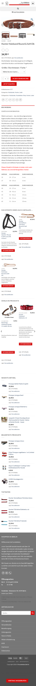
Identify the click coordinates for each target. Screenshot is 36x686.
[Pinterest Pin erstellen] (17, 99)
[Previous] (1, 335)
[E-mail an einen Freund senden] (13, 99)
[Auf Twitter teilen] (10, 99)
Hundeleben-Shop (21, 95)
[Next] (34, 335)
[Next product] (3, 50)
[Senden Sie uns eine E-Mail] (6, 572)
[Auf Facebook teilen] (6, 99)
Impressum (5, 647)
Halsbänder (11, 92)
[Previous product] (6, 50)
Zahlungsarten (6, 632)
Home (3, 41)
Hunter (17, 92)
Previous (2, 35)
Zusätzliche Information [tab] (10, 111)
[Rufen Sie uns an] (10, 572)
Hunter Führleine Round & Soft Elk (5, 272)
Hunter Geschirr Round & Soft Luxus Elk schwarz (6, 235)
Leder (21, 92)
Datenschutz (5, 651)
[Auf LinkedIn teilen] (20, 99)
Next (34, 35)
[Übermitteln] (33, 613)
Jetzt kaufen (9, 84)
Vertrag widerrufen (17, 680)
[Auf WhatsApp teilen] (3, 99)
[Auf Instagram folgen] (3, 572)
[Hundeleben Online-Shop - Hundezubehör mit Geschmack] (17, 3)
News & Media (6, 636)
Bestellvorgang (6, 628)
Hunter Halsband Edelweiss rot (23, 316)
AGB (3, 643)
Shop (9, 41)
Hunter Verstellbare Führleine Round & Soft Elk (23, 224)
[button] (2, 3)
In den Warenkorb (20, 78)
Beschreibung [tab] (6, 107)
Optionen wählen (8, 250)
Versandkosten (18, 58)
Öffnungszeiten (6, 621)
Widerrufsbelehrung (8, 639)
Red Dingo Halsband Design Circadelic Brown (6, 324)
